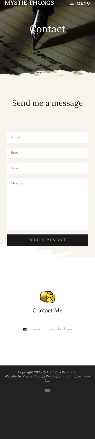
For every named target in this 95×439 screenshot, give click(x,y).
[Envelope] (47, 390)
